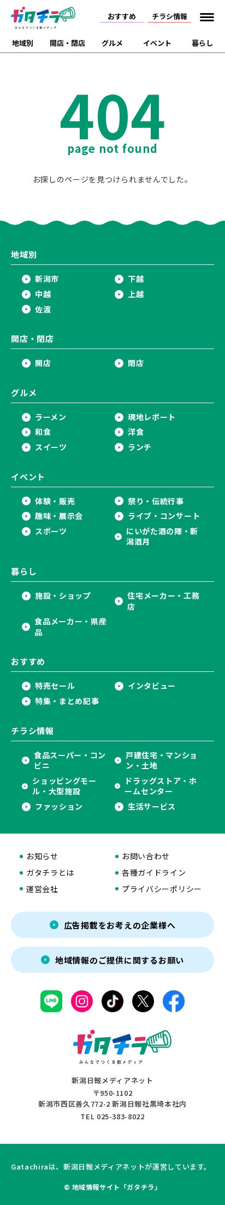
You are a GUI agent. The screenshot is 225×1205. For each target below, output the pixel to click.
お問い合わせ (146, 856)
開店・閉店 (67, 43)
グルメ (112, 43)
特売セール (55, 686)
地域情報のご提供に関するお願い (119, 960)
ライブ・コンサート (164, 516)
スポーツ (51, 531)
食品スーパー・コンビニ (70, 760)
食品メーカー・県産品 (70, 626)
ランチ (140, 447)
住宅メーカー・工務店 (163, 601)
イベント (157, 43)
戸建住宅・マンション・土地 (162, 760)
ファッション (59, 806)
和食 (43, 432)
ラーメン (51, 417)
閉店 (136, 363)
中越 (43, 294)
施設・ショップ (63, 595)
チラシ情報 (169, 16)
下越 (136, 279)
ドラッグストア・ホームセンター (161, 786)
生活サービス (152, 806)
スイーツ (51, 447)
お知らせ (42, 856)
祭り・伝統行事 (156, 501)
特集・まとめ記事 (67, 701)
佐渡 (43, 309)
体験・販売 (55, 501)
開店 (43, 363)
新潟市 (47, 279)
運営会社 (42, 889)
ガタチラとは (50, 872)
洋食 (136, 432)
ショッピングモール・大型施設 (64, 786)
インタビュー (152, 686)
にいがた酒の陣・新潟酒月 (162, 536)
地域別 (22, 43)
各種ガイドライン (154, 872)
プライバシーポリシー (162, 889)
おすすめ (122, 16)
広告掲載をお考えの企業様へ (120, 925)
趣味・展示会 (59, 516)
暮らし (202, 43)
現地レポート (152, 417)
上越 (136, 294)
